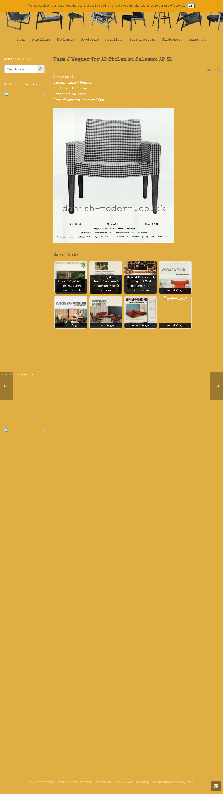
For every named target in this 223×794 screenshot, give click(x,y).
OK (191, 5)
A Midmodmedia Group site (172, 782)
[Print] (209, 69)
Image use (197, 40)
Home (21, 40)
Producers (90, 40)
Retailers (114, 40)
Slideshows (172, 40)
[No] (217, 6)
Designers (66, 40)
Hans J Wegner (80, 83)
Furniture (41, 40)
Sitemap (142, 782)
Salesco (79, 94)
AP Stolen (80, 89)
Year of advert (142, 40)
